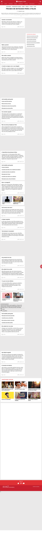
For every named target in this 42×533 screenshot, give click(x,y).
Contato (34, 486)
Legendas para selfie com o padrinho (9, 176)
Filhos (31, 6)
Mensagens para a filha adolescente (32, 37)
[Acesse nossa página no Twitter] (18, 483)
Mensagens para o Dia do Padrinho (8, 178)
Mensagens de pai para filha (7, 108)
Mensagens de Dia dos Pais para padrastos (33, 42)
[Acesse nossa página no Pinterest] (21, 483)
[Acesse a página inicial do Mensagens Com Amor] (21, 1)
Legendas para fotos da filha (7, 322)
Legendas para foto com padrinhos (8, 171)
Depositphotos (12, 487)
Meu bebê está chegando (30, 44)
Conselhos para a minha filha (7, 317)
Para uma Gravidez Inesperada (31, 39)
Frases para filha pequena (7, 101)
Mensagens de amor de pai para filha (9, 105)
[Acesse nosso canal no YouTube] (24, 483)
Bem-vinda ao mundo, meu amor (8, 320)
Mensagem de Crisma (6, 174)
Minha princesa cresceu (6, 103)
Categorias (8, 6)
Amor (23, 6)
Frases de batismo (5, 167)
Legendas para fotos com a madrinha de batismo (11, 169)
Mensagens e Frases (16, 6)
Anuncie (37, 486)
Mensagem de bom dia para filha (8, 315)
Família (27, 6)
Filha (35, 6)
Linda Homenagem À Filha (31, 46)
